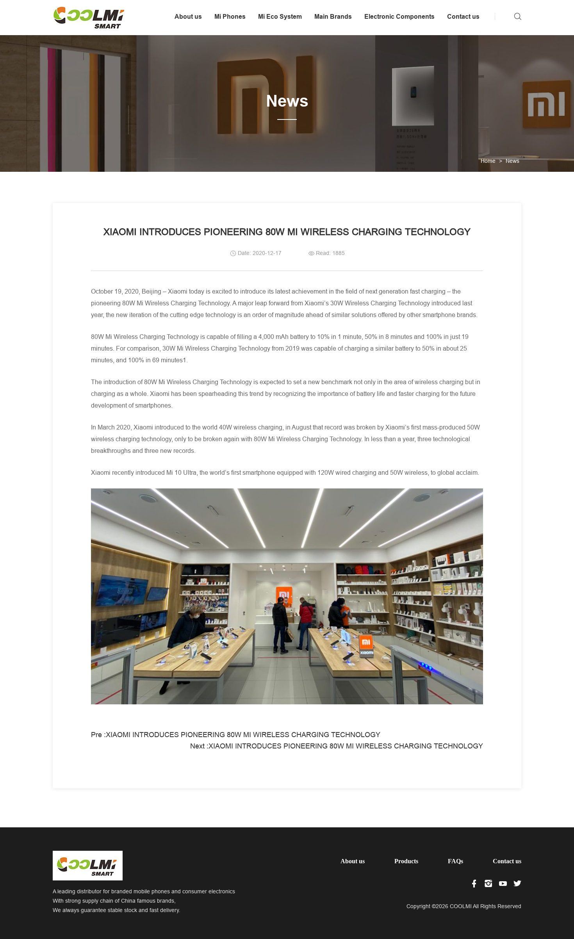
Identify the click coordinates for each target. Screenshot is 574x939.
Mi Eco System (280, 16)
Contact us (463, 16)
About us (188, 16)
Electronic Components (399, 16)
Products (406, 861)
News (512, 161)
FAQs (455, 861)
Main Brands (333, 16)
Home (488, 161)
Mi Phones (230, 16)
